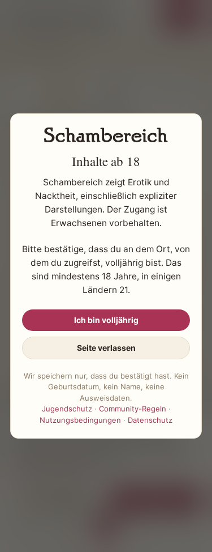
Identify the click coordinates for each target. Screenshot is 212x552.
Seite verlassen (106, 348)
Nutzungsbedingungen (80, 419)
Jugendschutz (67, 408)
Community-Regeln (132, 408)
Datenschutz (150, 419)
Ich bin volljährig (106, 320)
